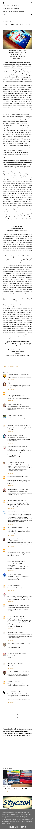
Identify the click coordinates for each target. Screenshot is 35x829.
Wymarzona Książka (13, 425)
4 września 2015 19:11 (17, 585)
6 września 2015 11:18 (16, 691)
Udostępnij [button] (5, 361)
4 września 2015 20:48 (18, 616)
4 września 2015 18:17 (20, 561)
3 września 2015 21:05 (19, 392)
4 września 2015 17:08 (19, 550)
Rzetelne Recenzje (12, 374)
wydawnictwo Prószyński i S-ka (10, 366)
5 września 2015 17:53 (18, 663)
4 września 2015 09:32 (23, 489)
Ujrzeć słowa (11, 500)
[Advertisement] (17, 752)
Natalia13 (10, 616)
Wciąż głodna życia (12, 605)
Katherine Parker (12, 489)
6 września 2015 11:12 (18, 681)
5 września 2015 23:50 (25, 671)
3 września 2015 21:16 (17, 415)
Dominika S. (10, 462)
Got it (23, 827)
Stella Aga (10, 681)
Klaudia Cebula (11, 653)
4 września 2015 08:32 (20, 462)
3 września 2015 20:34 (24, 374)
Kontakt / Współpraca (10, 11)
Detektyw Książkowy (13, 671)
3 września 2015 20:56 (17, 383)
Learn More (14, 827)
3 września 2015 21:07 (17, 404)
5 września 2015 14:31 (21, 653)
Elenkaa (9, 585)
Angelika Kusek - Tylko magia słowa (17, 539)
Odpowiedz (10, 379)
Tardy (9, 691)
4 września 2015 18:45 (17, 574)
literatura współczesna (19, 364)
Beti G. (9, 404)
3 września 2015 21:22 (25, 425)
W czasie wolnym (12, 527)
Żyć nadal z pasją (12, 632)
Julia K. (9, 415)
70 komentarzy (12, 791)
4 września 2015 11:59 (23, 511)
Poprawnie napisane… (11, 6)
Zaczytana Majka (12, 512)
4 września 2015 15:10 (23, 527)
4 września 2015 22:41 (25, 643)
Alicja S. (9, 383)
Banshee (10, 435)
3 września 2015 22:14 (18, 435)
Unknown (10, 393)
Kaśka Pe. (10, 594)
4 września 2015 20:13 (24, 605)
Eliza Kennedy (10, 364)
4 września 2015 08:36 (13, 478)
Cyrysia (9, 574)
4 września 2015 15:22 (13, 540)
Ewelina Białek (11, 446)
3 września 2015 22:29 (21, 446)
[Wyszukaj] (31, 2)
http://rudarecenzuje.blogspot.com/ (17, 476)
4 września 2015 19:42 (19, 593)
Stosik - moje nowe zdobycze (15, 788)
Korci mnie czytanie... (13, 643)
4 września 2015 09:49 (20, 500)
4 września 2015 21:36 (23, 632)
